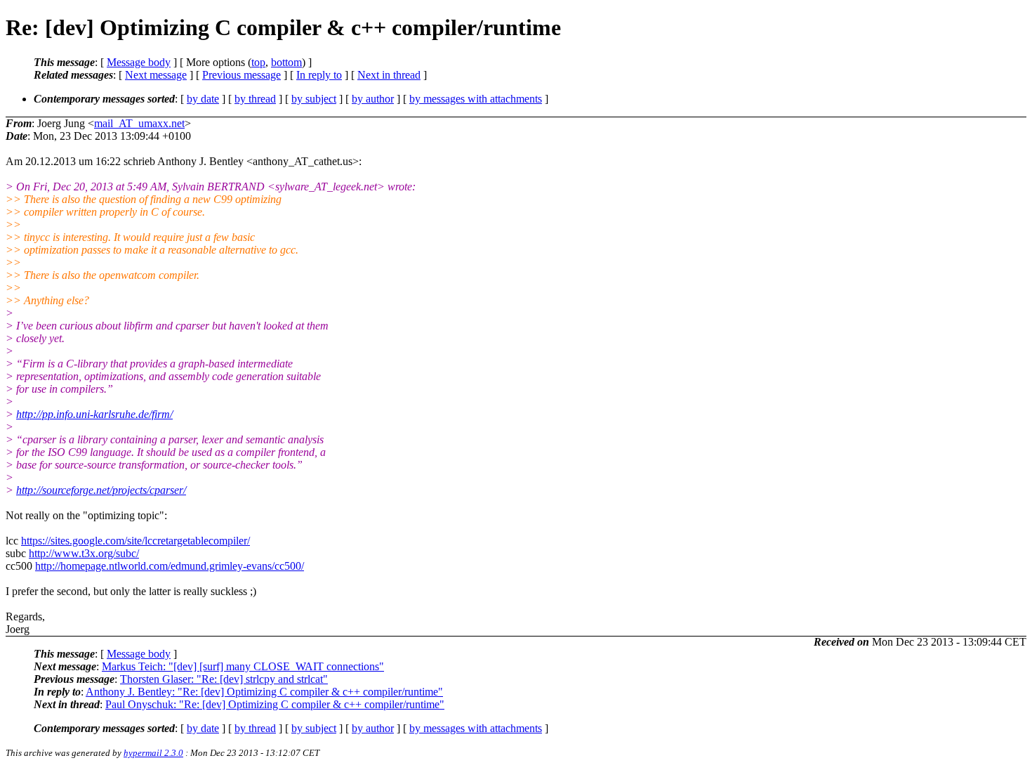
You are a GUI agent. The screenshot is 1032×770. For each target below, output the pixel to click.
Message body (139, 62)
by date (203, 99)
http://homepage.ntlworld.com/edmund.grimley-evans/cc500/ (169, 566)
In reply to (319, 75)
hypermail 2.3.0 (153, 753)
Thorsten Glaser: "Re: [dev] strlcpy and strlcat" (224, 679)
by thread (255, 99)
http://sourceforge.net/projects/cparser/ (101, 490)
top (258, 62)
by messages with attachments (475, 99)
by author (373, 99)
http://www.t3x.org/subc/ (84, 553)
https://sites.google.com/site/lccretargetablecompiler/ (135, 541)
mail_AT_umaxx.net (139, 123)
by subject (313, 99)
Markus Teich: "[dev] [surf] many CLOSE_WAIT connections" (243, 666)
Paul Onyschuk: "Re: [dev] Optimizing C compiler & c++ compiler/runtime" (274, 704)
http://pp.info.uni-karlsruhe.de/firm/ (94, 414)
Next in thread (389, 75)
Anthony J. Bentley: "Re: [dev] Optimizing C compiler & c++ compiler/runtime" (264, 692)
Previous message (241, 75)
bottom (286, 62)
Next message (156, 75)
